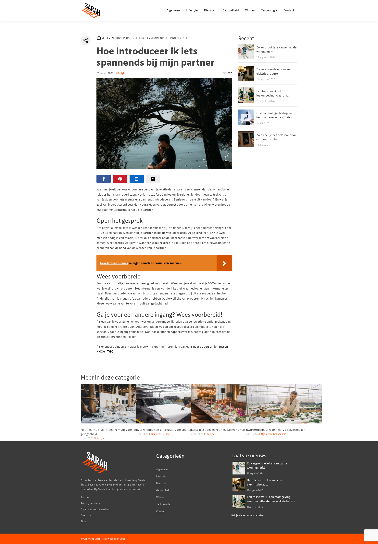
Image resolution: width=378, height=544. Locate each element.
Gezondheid (230, 10)
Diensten (210, 10)
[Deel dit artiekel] (86, 40)
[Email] (153, 179)
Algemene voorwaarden (95, 509)
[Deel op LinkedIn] (137, 179)
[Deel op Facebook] (103, 179)
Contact (289, 10)
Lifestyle (192, 10)
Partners (86, 497)
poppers (176, 332)
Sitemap (85, 521)
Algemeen (173, 10)
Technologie (269, 10)
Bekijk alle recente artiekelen (247, 515)
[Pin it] (120, 179)
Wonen (250, 10)
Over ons (86, 515)
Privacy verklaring (91, 503)
